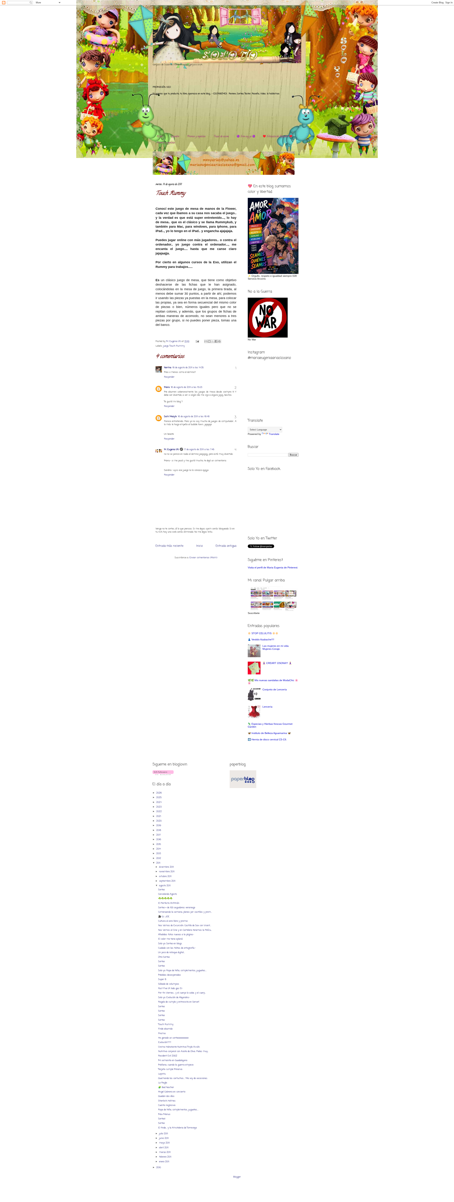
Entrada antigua (226, 546)
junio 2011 (164, 1138)
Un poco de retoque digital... (171, 952)
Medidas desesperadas (169, 975)
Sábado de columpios (168, 984)
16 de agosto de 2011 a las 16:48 (193, 416)
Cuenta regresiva (166, 1105)
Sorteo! (161, 1118)
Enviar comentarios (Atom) (203, 557)
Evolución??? (164, 1042)
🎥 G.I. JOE (163, 916)
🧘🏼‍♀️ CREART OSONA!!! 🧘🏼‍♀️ (277, 663)
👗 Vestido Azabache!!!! (261, 639)
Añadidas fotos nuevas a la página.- (176, 934)
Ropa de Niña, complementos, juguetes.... (178, 1109)
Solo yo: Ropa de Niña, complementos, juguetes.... (182, 970)
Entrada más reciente (169, 546)
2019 (159, 825)
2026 (159, 793)
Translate (274, 434)
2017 (158, 835)
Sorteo (161, 889)
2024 (159, 802)
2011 (158, 863)
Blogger (237, 1177)
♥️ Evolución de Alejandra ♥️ (277, 136)
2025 (159, 797)
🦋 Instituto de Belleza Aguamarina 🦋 (269, 733)
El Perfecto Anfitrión (168, 903)
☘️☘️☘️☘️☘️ (165, 898)
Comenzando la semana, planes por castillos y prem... (185, 912)
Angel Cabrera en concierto (171, 1092)
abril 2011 (164, 1147)
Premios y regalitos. (196, 136)
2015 (159, 844)
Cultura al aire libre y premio (173, 921)
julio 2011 (164, 1133)
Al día (159, 136)
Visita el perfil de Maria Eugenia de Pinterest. (273, 567)
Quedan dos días (166, 1096)
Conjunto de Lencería (274, 689)
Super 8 (162, 979)
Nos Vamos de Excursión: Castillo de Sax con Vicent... (184, 925)
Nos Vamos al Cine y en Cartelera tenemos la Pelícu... (185, 930)
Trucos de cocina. (221, 136)
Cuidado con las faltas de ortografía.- (177, 948)
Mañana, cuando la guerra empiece (175, 1065)
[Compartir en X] (212, 341)
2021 (159, 816)
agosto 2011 (165, 885)
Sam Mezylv (170, 416)
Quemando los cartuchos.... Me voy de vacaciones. (183, 1078)
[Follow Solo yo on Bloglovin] (163, 774)
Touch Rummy (177, 346)
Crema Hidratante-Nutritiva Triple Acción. (179, 1047)
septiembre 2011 (167, 881)
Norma (167, 367)
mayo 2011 (164, 1143)
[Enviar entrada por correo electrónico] (197, 341)
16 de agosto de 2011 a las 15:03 (186, 387)
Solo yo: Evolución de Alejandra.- (174, 997)
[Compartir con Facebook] (216, 341)
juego (165, 346)
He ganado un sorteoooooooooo (173, 1038)
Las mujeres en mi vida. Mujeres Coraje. (275, 647)
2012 (159, 858)
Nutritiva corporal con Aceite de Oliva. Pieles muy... (183, 1051)
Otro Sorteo (164, 957)
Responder (169, 377)
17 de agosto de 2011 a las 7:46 (199, 449)
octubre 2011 (165, 876)
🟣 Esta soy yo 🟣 (246, 136)
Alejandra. (174, 136)
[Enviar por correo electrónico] (206, 341)
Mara (167, 387)
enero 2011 (164, 1161)
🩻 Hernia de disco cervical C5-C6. (267, 739)
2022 (159, 811)
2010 (159, 1167)
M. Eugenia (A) (174, 341)
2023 (159, 807)
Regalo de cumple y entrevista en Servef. (179, 1002)
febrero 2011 (165, 1157)
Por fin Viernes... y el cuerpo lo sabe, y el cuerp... (182, 993)
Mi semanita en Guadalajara (172, 1060)
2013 (159, 853)
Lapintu (162, 1074)
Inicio (199, 546)
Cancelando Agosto (167, 894)
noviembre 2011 (167, 871)
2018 (159, 830)
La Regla (162, 1082)
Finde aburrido (165, 1029)
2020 (159, 821)
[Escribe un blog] (209, 341)
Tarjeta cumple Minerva (170, 1069)
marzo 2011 (165, 1152)
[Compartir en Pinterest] (219, 341)
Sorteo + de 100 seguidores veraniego (176, 907)
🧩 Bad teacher (166, 1087)
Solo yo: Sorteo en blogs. (170, 943)
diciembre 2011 (167, 867)
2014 (159, 849)
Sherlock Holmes (167, 1101)
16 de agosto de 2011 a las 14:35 (188, 367)
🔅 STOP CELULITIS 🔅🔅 (263, 633)
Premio (162, 1033)
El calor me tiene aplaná (170, 939)
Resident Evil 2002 (167, 1056)
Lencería (267, 706)
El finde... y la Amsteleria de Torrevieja (177, 1127)
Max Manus (164, 1114)
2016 (159, 839)
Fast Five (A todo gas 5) (170, 988)
